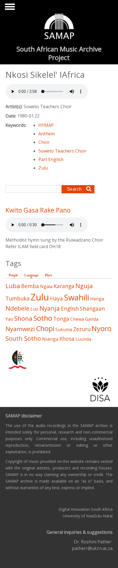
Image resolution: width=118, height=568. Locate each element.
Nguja (84, 286)
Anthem (46, 134)
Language (32, 275)
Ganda (91, 319)
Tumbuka (17, 298)
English (70, 308)
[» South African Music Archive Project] (59, 27)
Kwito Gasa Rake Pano (38, 210)
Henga (97, 299)
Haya (56, 298)
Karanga (64, 286)
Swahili (76, 297)
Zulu (43, 168)
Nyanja (50, 308)
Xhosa (66, 338)
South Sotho (23, 338)
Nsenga (50, 339)
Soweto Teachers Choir (62, 151)
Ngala (46, 286)
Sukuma (63, 329)
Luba (12, 286)
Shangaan (92, 308)
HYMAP (46, 125)
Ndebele (17, 308)
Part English (50, 159)
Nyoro (101, 328)
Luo (34, 309)
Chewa (77, 319)
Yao (9, 319)
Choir (44, 142)
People (13, 275)
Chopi (45, 328)
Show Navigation (9, 8)
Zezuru (82, 329)
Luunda (83, 339)
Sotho (42, 318)
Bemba (30, 286)
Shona (23, 318)
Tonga (61, 318)
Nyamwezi (20, 329)
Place (48, 275)
